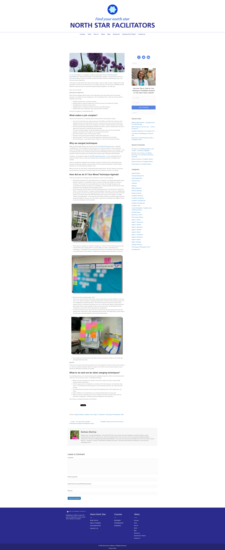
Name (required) (72, 476)
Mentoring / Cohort (137, 214)
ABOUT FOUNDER (95, 523)
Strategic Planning (137, 244)
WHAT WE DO (94, 520)
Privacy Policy (112, 548)
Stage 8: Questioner (137, 237)
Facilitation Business (137, 195)
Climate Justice (136, 180)
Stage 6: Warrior (136, 232)
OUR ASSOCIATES (95, 525)
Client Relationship (137, 178)
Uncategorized (136, 249)
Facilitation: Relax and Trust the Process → (113, 421)
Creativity (134, 183)
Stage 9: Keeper (136, 239)
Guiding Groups (136, 212)
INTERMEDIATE (118, 523)
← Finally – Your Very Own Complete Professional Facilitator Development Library (81, 422)
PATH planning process (98, 156)
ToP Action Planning (103, 146)
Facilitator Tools (88, 414)
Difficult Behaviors (137, 188)
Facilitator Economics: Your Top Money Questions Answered (142, 154)
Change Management (138, 175)
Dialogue (134, 185)
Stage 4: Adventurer (137, 227)
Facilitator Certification (138, 198)
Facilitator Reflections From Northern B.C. (143, 131)
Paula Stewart (135, 164)
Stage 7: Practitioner (99, 414)
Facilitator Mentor (148, 159)
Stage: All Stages (136, 242)
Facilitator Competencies (138, 200)
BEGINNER (117, 520)
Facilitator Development (138, 203)
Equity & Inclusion (137, 193)
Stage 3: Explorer (136, 224)
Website (70, 490)
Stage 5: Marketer (137, 229)
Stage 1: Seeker (136, 219)
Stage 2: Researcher (137, 222)
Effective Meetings (137, 190)
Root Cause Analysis (137, 217)
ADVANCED (117, 525)
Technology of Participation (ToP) (114, 414)
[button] (144, 107)
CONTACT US (94, 528)
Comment (70, 457)
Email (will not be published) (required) (79, 483)
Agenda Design (79, 414)
